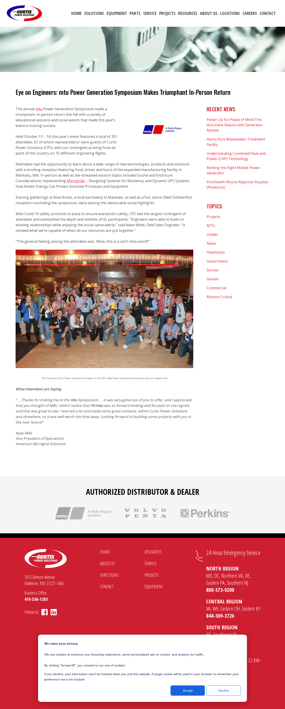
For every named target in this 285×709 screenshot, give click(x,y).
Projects (213, 216)
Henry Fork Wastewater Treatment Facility (236, 142)
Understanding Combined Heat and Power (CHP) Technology (236, 156)
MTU (211, 225)
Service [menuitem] (150, 13)
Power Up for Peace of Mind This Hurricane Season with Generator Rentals (235, 125)
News (211, 243)
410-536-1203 (36, 599)
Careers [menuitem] (249, 13)
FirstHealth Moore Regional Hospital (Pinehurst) (237, 184)
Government (217, 261)
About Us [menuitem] (209, 13)
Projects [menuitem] (167, 13)
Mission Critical (219, 296)
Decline (223, 690)
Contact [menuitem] (268, 13)
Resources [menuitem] (187, 13)
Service (212, 270)
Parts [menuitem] (135, 13)
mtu (39, 108)
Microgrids (76, 180)
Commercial (216, 287)
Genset (212, 279)
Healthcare (216, 252)
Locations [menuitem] (230, 13)
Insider (212, 234)
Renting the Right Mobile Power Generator (233, 170)
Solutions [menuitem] (94, 13)
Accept (188, 690)
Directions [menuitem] (109, 575)
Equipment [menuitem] (117, 13)
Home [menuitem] (76, 13)
